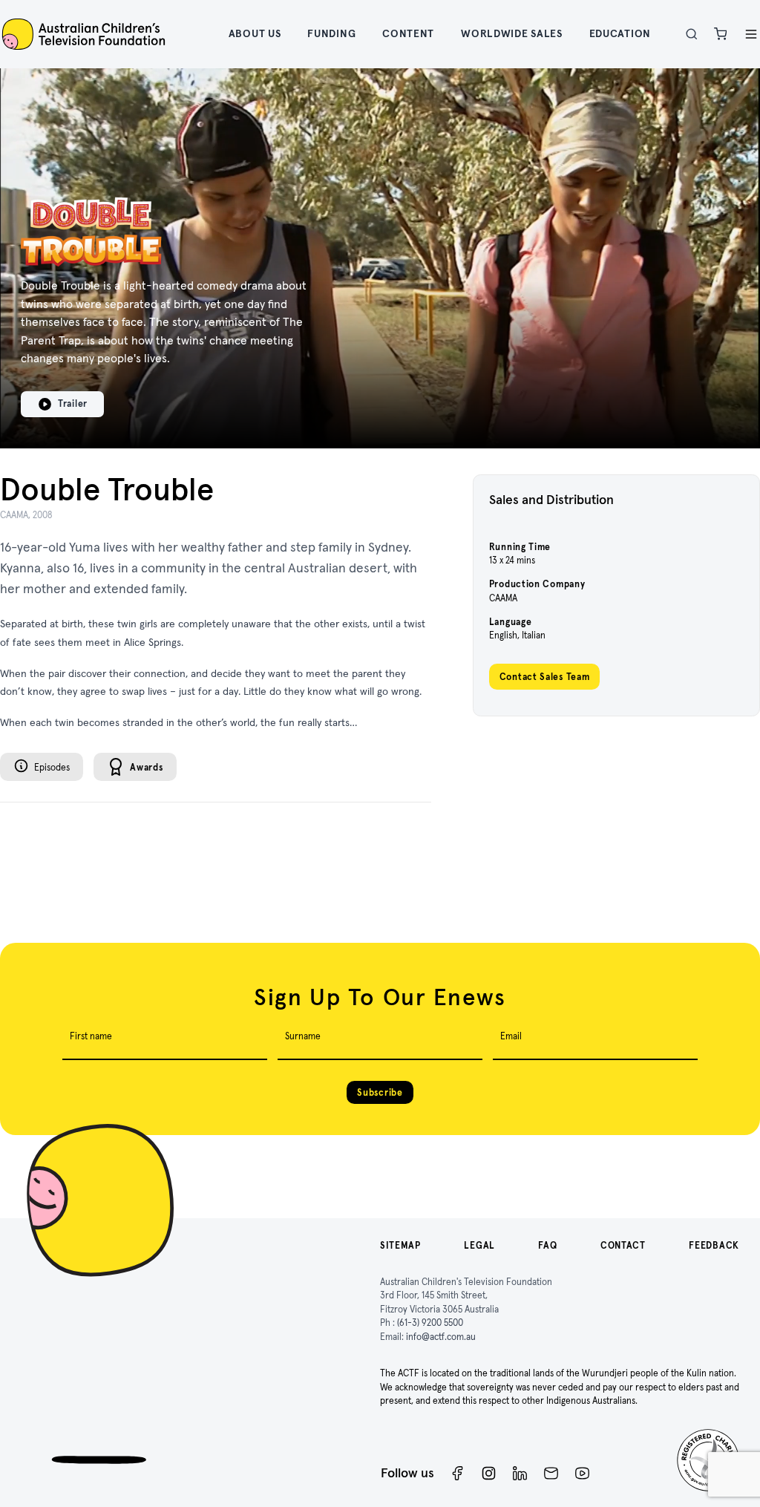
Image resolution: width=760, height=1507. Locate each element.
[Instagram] (489, 1473)
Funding (331, 33)
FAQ (547, 1245)
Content (408, 33)
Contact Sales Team (544, 676)
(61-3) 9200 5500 (430, 1322)
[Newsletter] (551, 1473)
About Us (255, 33)
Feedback (714, 1245)
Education (620, 33)
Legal (479, 1245)
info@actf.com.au (441, 1336)
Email (511, 1036)
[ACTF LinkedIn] (520, 1473)
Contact (623, 1245)
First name (91, 1036)
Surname (303, 1036)
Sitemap (400, 1245)
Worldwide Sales (512, 33)
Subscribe (379, 1092)
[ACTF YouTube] (582, 1473)
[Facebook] (457, 1473)
